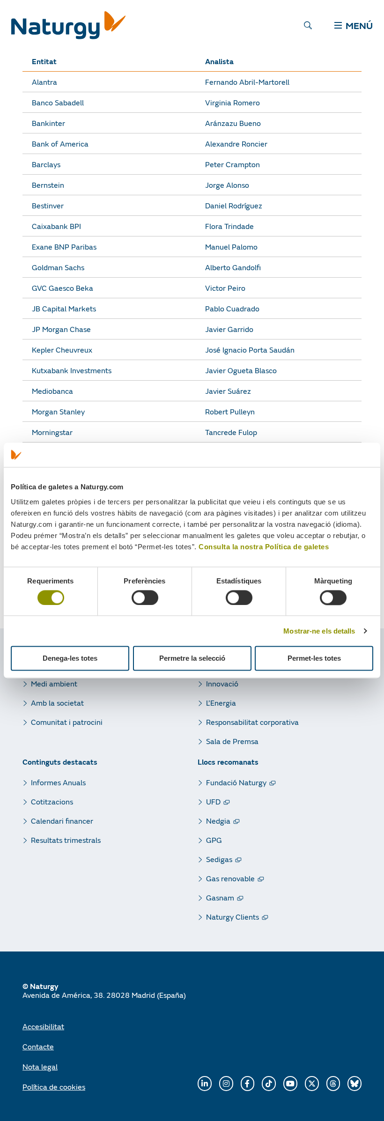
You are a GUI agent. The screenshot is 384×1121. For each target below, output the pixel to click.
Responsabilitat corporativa (252, 721)
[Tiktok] (269, 1083)
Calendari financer (62, 820)
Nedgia (218, 820)
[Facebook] (248, 1083)
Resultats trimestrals (66, 839)
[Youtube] (290, 1083)
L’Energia (221, 702)
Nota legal (40, 1066)
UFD (213, 801)
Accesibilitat (43, 1026)
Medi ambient (54, 683)
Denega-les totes (70, 659)
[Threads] (333, 1083)
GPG (214, 839)
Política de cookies (53, 1086)
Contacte (38, 1046)
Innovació (222, 683)
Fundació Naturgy (236, 782)
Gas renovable (230, 878)
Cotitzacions (52, 801)
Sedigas (219, 859)
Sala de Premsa (232, 741)
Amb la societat (57, 702)
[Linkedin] (205, 1083)
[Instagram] (226, 1083)
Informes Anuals (58, 782)
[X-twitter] (312, 1083)
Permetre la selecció (192, 659)
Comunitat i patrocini (67, 721)
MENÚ (359, 25)
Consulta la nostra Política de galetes (264, 547)
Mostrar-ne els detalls (319, 631)
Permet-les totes (314, 659)
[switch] (145, 597)
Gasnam (220, 897)
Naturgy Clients (232, 916)
